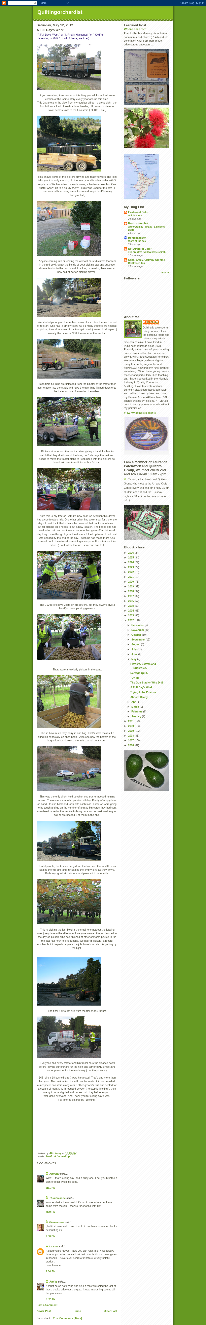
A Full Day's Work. (141, 687)
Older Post (110, 1311)
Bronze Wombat (138, 223)
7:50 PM (51, 1236)
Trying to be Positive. (143, 692)
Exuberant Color (138, 212)
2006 (131, 745)
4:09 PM (51, 1211)
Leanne (53, 1246)
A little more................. (140, 215)
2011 (131, 721)
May (134, 659)
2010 (131, 726)
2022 (131, 572)
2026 (131, 552)
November (138, 629)
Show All (165, 273)
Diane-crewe (56, 1222)
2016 (131, 600)
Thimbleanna (57, 1198)
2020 (131, 581)
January (136, 716)
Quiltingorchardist (59, 12)
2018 (131, 591)
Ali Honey (153, 322)
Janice (53, 1281)
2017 (131, 596)
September (138, 639)
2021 (131, 576)
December (138, 625)
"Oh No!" (135, 677)
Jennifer (54, 1173)
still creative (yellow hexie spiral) (147, 252)
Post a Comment (47, 1305)
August (136, 644)
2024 (131, 562)
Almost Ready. (139, 697)
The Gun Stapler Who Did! (146, 682)
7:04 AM (51, 1271)
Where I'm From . (136, 29)
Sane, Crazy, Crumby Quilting (146, 259)
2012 (131, 620)
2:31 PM (51, 1187)
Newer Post (44, 1311)
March (135, 706)
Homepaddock (137, 237)
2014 (131, 610)
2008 (131, 735)
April (134, 701)
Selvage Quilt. (139, 672)
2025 (131, 557)
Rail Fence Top (136, 263)
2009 (131, 730)
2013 (131, 615)
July (134, 649)
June (134, 654)
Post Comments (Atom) (67, 1318)
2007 (131, 740)
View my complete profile (140, 412)
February (137, 711)
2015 (131, 605)
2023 (131, 567)
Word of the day (137, 241)
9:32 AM (51, 1299)
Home (77, 1311)
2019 (131, 586)
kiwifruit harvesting (58, 1156)
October (136, 634)
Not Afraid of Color (139, 248)
